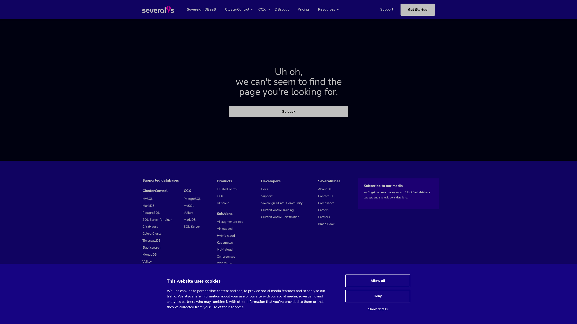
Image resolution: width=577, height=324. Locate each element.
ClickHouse (150, 227)
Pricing (303, 9)
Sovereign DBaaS (201, 9)
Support (386, 9)
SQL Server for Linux (157, 220)
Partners (324, 217)
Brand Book (326, 224)
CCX (262, 9)
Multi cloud (225, 250)
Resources (326, 9)
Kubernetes (225, 243)
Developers (271, 181)
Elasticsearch (151, 247)
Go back (288, 111)
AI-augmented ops (230, 222)
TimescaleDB (151, 240)
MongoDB (149, 254)
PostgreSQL (151, 213)
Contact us (325, 196)
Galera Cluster (152, 234)
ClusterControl (237, 9)
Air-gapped (225, 229)
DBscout (282, 9)
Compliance (326, 203)
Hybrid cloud (226, 236)
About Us (325, 189)
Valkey (147, 261)
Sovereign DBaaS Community (281, 203)
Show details (378, 309)
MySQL (147, 199)
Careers (323, 210)
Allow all (378, 281)
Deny (378, 296)
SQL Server (192, 227)
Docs (264, 189)
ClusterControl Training (277, 210)
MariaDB (148, 206)
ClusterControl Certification (280, 217)
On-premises (226, 256)
